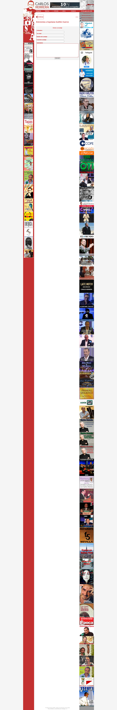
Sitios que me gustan (87, 20)
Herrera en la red (86, 15)
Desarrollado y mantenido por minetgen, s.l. (57, 708)
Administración (86, 13)
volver (77, 16)
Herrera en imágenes (87, 17)
